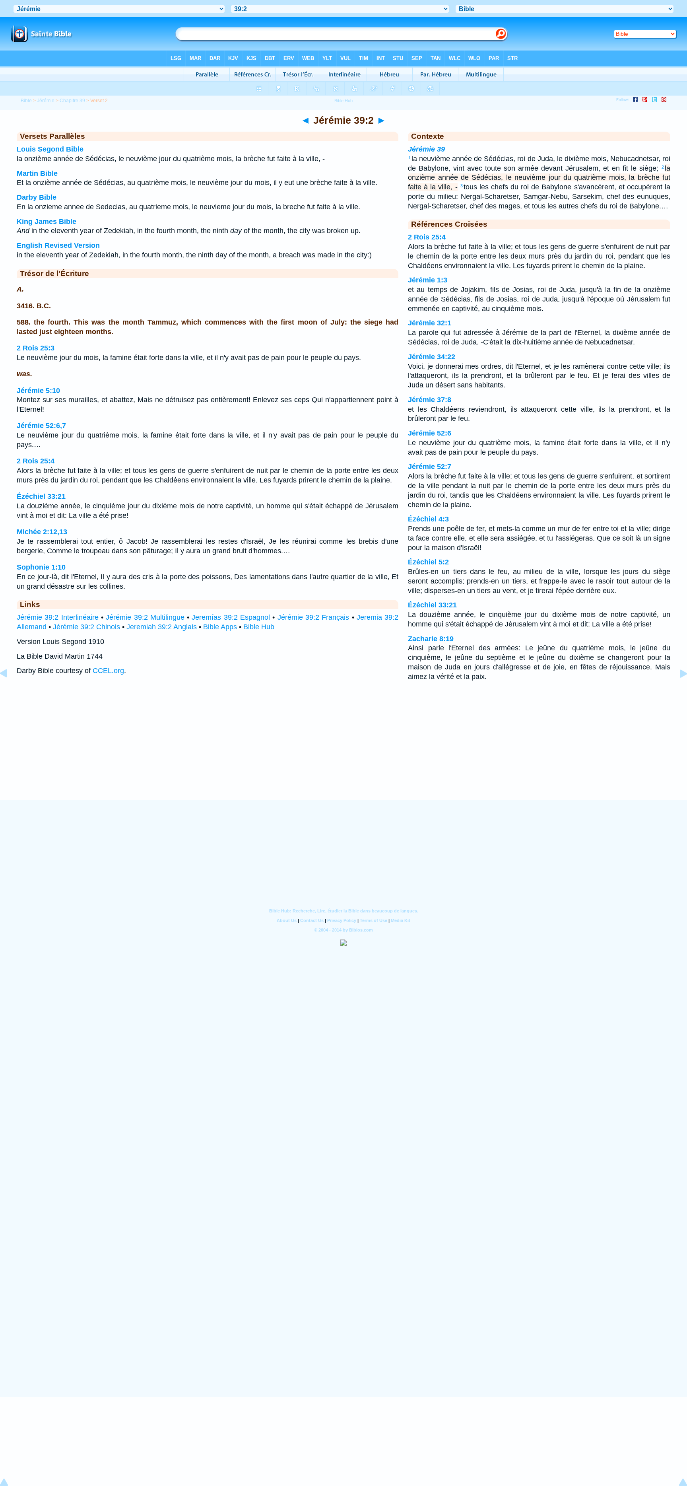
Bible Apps (220, 627)
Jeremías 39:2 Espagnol (231, 617)
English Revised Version (58, 245)
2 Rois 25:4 (35, 461)
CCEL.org (108, 671)
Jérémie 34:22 (431, 357)
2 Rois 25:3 (35, 348)
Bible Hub (258, 627)
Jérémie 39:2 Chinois (86, 627)
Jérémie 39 (426, 149)
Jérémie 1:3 (427, 280)
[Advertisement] (343, 751)
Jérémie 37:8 (429, 400)
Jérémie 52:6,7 (41, 426)
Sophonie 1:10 (41, 567)
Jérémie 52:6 (429, 433)
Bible (26, 100)
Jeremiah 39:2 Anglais (161, 627)
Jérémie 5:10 (38, 391)
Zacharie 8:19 (431, 639)
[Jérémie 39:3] (677, 691)
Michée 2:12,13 (42, 532)
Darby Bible (36, 197)
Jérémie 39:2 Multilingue (145, 617)
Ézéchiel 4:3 (428, 519)
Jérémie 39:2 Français (313, 617)
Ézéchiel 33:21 (41, 496)
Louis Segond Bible (50, 149)
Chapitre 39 (72, 100)
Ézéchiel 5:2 (428, 562)
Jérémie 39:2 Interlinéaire (58, 617)
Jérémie (45, 100)
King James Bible (46, 222)
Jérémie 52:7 (429, 467)
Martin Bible (37, 173)
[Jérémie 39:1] (10, 691)
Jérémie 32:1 (429, 323)
